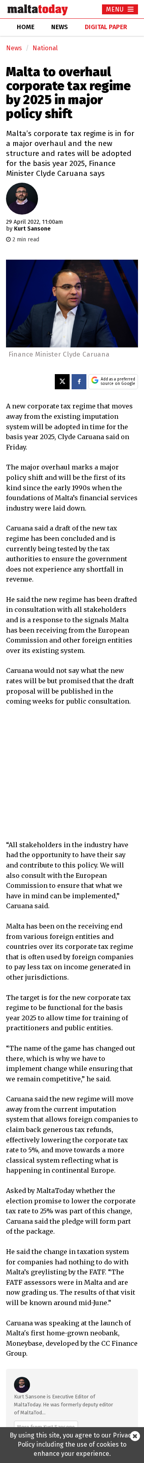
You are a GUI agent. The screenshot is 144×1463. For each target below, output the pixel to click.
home (25, 27)
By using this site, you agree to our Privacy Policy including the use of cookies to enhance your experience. (72, 1444)
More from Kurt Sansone (46, 1427)
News (14, 48)
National (45, 48)
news (59, 27)
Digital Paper (106, 27)
